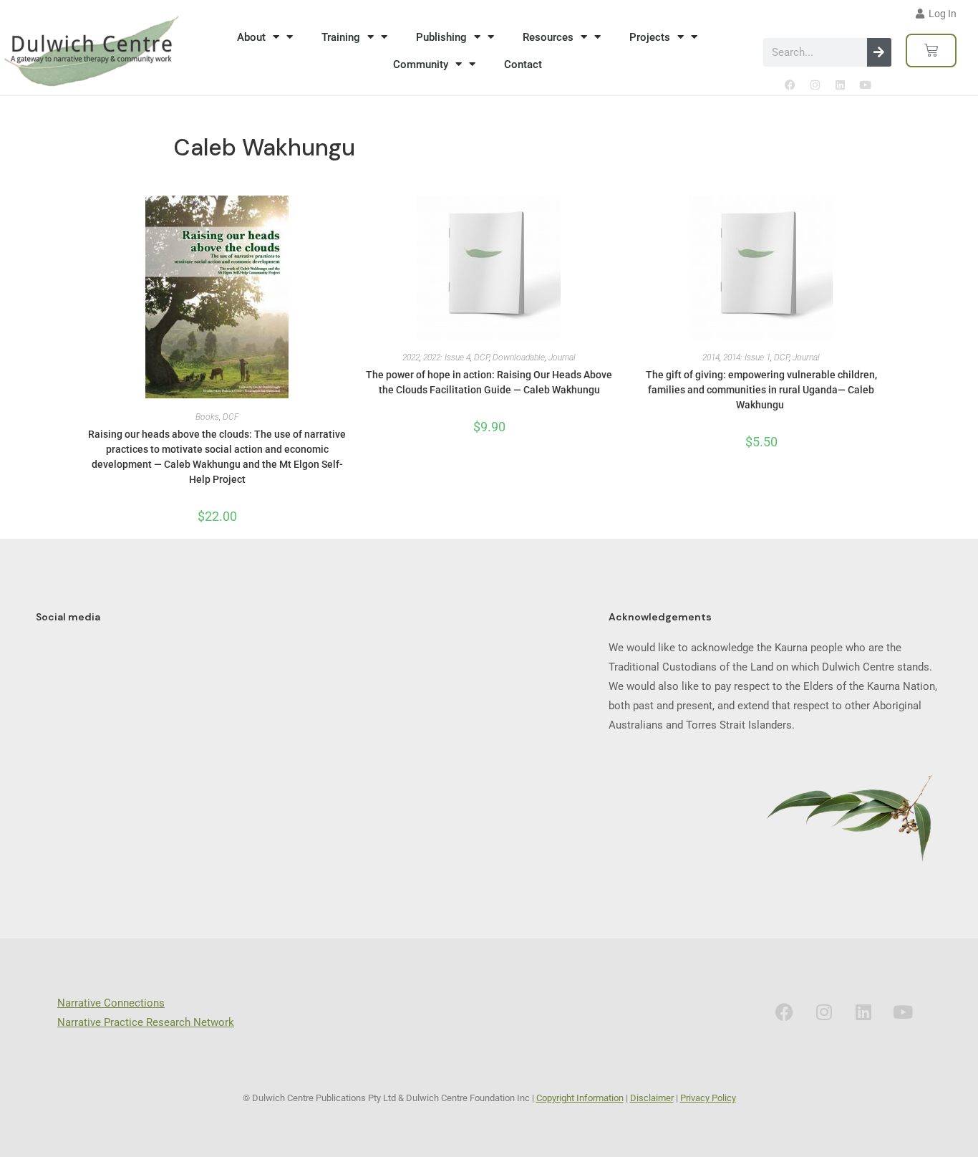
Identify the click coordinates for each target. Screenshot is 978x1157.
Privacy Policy (708, 1098)
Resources (548, 37)
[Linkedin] (840, 84)
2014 (711, 357)
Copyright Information (580, 1098)
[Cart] (931, 50)
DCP (481, 357)
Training (340, 37)
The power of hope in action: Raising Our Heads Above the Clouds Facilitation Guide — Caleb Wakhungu (489, 382)
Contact (523, 64)
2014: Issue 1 (746, 357)
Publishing (441, 37)
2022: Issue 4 (446, 357)
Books (207, 417)
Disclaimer (652, 1098)
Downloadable (519, 357)
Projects (649, 37)
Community (420, 64)
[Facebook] (789, 84)
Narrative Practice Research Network (145, 1022)
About (251, 37)
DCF (231, 417)
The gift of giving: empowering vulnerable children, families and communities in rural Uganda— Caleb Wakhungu (761, 390)
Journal (562, 357)
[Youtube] (865, 84)
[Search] (879, 52)
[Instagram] (815, 84)
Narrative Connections (111, 1003)
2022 (411, 357)
